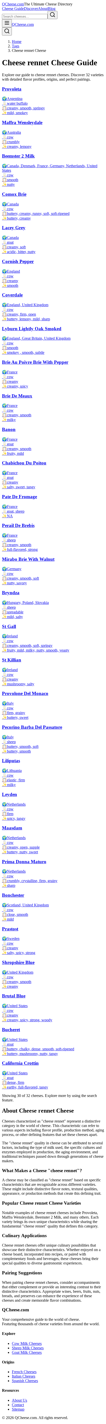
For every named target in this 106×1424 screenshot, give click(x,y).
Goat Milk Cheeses (27, 1352)
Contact (18, 1405)
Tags (15, 46)
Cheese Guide (13, 8)
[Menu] (7, 23)
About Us (19, 1400)
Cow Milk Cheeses (27, 1343)
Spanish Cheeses (25, 1381)
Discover (31, 8)
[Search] (7, 31)
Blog (51, 8)
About (43, 8)
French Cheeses (24, 1372)
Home (16, 41)
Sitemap (18, 1409)
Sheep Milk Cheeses (28, 1348)
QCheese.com (13, 4)
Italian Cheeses (23, 1376)
